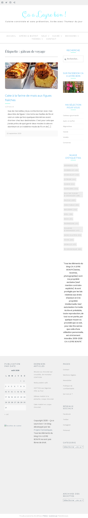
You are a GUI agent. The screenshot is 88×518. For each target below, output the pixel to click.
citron (70, 179)
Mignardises (67, 126)
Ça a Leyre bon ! (44, 14)
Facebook (67, 414)
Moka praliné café (41, 383)
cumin (69, 184)
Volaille (66, 137)
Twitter (66, 419)
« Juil (6, 414)
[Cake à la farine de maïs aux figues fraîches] (31, 88)
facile (70, 200)
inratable (71, 205)
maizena (70, 209)
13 (15, 392)
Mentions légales (69, 375)
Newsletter (67, 380)
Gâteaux (9, 107)
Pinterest (66, 430)
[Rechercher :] (73, 59)
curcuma (71, 188)
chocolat (71, 175)
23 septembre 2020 (14, 133)
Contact (51, 39)
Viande (65, 132)
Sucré (56, 36)
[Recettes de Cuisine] (12, 426)
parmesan (71, 223)
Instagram (67, 425)
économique (73, 249)
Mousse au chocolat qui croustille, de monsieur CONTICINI (43, 374)
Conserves (67, 142)
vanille (70, 244)
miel (68, 214)
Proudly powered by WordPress (31, 516)
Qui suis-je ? (68, 394)
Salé (44, 36)
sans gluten (72, 235)
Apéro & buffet (28, 36)
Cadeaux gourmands (71, 115)
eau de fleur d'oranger (72, 194)
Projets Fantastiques (43, 430)
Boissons (71, 36)
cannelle (71, 170)
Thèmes (36, 39)
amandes (71, 165)
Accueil (11, 36)
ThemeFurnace (63, 516)
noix (68, 219)
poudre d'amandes (72, 229)
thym (69, 240)
